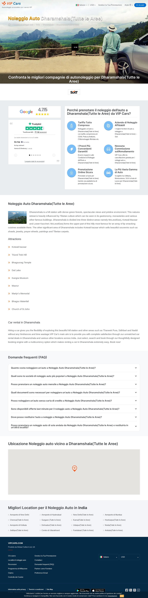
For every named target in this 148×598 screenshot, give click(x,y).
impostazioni (112, 596)
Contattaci (38, 560)
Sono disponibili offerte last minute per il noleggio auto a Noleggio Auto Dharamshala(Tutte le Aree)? (65, 408)
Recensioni (12, 564)
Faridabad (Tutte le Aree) (83, 530)
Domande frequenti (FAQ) (44, 564)
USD (92, 5)
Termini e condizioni (36, 589)
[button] (74, 468)
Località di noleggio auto (17, 560)
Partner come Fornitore (43, 569)
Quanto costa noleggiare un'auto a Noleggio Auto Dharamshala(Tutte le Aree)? (53, 367)
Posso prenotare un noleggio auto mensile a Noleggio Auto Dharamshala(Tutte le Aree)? (58, 384)
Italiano (82, 5)
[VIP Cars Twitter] (130, 591)
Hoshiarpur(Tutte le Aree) (115, 520)
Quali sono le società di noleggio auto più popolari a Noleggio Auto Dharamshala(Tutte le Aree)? (62, 376)
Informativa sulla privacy (17, 589)
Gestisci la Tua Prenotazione (110, 5)
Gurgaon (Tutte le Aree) (51, 520)
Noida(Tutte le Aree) (113, 525)
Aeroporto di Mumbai (113, 515)
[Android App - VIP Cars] (83, 591)
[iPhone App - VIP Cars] (98, 591)
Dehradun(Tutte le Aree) (51, 525)
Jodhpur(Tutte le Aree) (19, 530)
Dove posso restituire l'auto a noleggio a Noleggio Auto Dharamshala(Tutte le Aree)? (56, 417)
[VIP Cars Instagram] (138, 591)
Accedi (141, 5)
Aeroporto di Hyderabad (51, 515)
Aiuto (127, 5)
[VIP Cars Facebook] (126, 591)
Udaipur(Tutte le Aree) (82, 525)
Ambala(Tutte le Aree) (114, 530)
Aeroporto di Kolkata (18, 525)
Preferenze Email (41, 573)
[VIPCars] (9, 24)
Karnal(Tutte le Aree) (81, 520)
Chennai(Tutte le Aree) (19, 520)
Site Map (50, 589)
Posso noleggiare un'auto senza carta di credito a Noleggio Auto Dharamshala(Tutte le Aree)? (61, 400)
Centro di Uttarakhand (51, 530)
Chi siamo (12, 556)
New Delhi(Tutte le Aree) (83, 515)
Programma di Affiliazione (17, 569)
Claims (10, 573)
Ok (122, 596)
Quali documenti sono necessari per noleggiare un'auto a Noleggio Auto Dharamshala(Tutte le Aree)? (65, 392)
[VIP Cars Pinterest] (134, 591)
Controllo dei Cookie (15, 577)
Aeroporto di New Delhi (19, 515)
